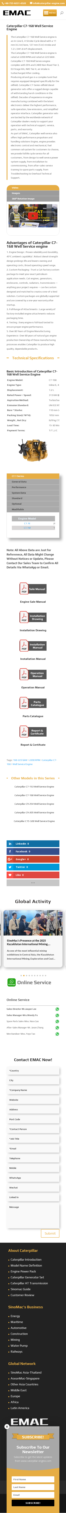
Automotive (19, 1328)
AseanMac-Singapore (25, 1378)
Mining (15, 1339)
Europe (15, 1396)
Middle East (19, 1390)
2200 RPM (34, 760)
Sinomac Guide (21, 1289)
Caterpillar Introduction (26, 1259)
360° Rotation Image (23, 198)
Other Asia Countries (24, 1384)
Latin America (20, 1408)
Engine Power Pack (23, 1271)
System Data (19, 492)
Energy (15, 1316)
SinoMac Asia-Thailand (26, 1372)
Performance (19, 487)
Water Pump (19, 1345)
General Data (19, 481)
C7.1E (27, 523)
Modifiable (18, 509)
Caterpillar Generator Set (27, 1277)
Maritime (17, 1322)
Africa (15, 1402)
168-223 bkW (20, 760)
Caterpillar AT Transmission (29, 1283)
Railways (17, 1351)
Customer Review (22, 1295)
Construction (19, 1333)
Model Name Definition (26, 1265)
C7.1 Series (18, 476)
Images (16, 193)
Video (15, 187)
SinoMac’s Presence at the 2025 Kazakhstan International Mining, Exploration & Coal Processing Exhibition (32, 942)
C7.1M (27, 527)
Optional (16, 503)
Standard (17, 498)
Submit (50, 1233)
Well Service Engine (22, 764)
